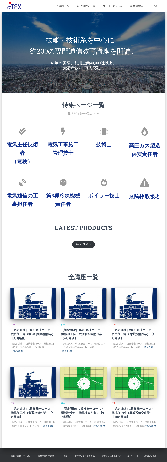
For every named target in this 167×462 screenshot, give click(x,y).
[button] (71, 5)
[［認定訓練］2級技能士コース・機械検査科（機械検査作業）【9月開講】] (83, 382)
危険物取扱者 (144, 196)
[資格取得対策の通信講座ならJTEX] (14, 6)
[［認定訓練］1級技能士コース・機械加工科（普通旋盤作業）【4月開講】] (33, 382)
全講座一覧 (63, 5)
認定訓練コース (139, 5)
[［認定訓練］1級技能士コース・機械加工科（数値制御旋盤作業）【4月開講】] (83, 303)
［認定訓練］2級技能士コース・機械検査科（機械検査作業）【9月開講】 (82, 413)
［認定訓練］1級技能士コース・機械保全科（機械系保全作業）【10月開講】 (133, 413)
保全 (13, 324)
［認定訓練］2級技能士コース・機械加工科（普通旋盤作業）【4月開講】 (133, 334)
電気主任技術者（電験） (22, 153)
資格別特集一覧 (86, 5)
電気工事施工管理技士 (48, 456)
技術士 (104, 144)
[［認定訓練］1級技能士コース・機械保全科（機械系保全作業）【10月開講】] (134, 382)
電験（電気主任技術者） (22, 456)
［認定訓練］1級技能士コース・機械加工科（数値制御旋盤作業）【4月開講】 (83, 334)
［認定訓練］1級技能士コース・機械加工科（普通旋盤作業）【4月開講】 (32, 413)
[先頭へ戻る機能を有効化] (160, 455)
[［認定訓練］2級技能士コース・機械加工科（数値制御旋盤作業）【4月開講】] (33, 303)
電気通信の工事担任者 (111, 456)
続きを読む (17, 351)
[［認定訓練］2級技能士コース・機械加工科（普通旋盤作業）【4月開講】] (134, 303)
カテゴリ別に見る (113, 5)
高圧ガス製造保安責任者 (85, 456)
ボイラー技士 (104, 195)
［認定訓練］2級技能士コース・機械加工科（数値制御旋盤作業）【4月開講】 (33, 334)
